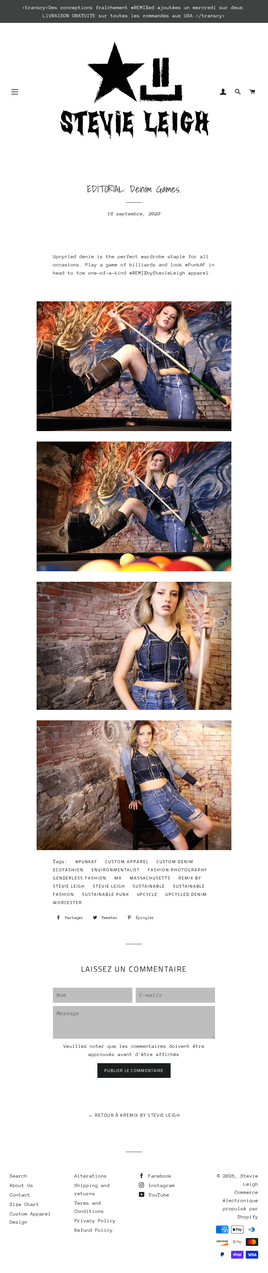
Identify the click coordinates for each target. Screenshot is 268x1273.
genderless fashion (80, 878)
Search (18, 1176)
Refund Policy (94, 1230)
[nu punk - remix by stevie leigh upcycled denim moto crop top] (142, 708)
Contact (20, 1195)
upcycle (147, 894)
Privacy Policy (95, 1220)
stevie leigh (109, 886)
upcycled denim (186, 894)
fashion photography (177, 869)
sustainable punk (105, 894)
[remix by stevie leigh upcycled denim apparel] (142, 569)
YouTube (157, 1195)
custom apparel (126, 861)
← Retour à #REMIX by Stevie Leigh (134, 1115)
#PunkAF (86, 861)
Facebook (158, 1176)
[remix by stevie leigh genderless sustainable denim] (142, 848)
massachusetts (150, 878)
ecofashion (68, 869)
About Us (21, 1185)
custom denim (175, 861)
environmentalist (116, 869)
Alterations (91, 1176)
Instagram (160, 1185)
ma (118, 878)
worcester (67, 902)
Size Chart (24, 1204)
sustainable (149, 886)
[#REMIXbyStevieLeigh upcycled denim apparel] (142, 429)
